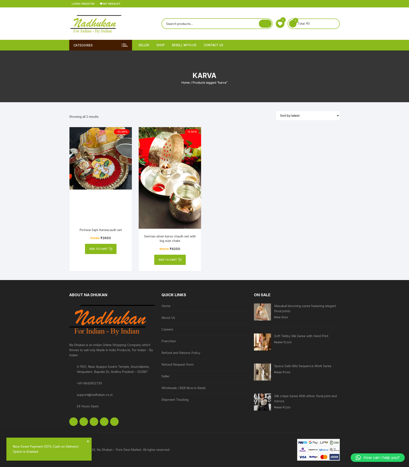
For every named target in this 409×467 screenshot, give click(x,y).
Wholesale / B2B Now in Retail (183, 388)
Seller (143, 45)
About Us (168, 318)
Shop (160, 45)
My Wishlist (111, 3)
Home (185, 82)
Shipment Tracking (175, 400)
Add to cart (98, 248)
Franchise (168, 341)
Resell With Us (184, 45)
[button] (378, 457)
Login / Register (83, 3)
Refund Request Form (177, 364)
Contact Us (213, 45)
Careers (167, 329)
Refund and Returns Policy (180, 353)
